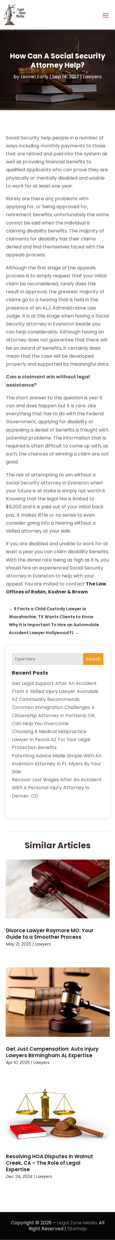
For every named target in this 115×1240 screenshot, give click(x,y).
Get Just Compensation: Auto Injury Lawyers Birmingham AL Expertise (52, 1052)
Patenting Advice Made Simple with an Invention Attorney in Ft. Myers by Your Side (56, 763)
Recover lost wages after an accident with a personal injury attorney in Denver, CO (57, 787)
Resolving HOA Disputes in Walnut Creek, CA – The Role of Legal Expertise (49, 1163)
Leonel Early (34, 76)
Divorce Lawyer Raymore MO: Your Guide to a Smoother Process (49, 933)
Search (93, 659)
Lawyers (92, 76)
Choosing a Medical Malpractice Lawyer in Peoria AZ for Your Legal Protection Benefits (51, 739)
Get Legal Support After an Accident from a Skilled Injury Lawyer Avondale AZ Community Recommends (55, 691)
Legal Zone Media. (77, 1222)
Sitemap (77, 1228)
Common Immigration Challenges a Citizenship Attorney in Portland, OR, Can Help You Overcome (53, 715)
